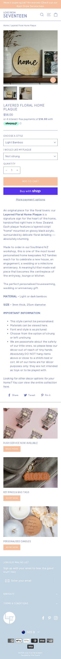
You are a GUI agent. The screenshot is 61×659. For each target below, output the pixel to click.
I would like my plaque (17, 150)
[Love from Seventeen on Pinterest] (49, 618)
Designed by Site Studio (30, 655)
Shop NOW (12, 498)
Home (6, 25)
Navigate (9, 594)
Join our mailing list (16, 562)
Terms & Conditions (15, 603)
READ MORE (12, 449)
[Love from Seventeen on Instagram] (56, 618)
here (44, 325)
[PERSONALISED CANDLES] (30, 521)
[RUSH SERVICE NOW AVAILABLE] (30, 423)
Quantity (9, 163)
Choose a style (13, 136)
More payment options (30, 199)
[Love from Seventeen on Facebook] (43, 618)
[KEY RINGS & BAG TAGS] (30, 472)
